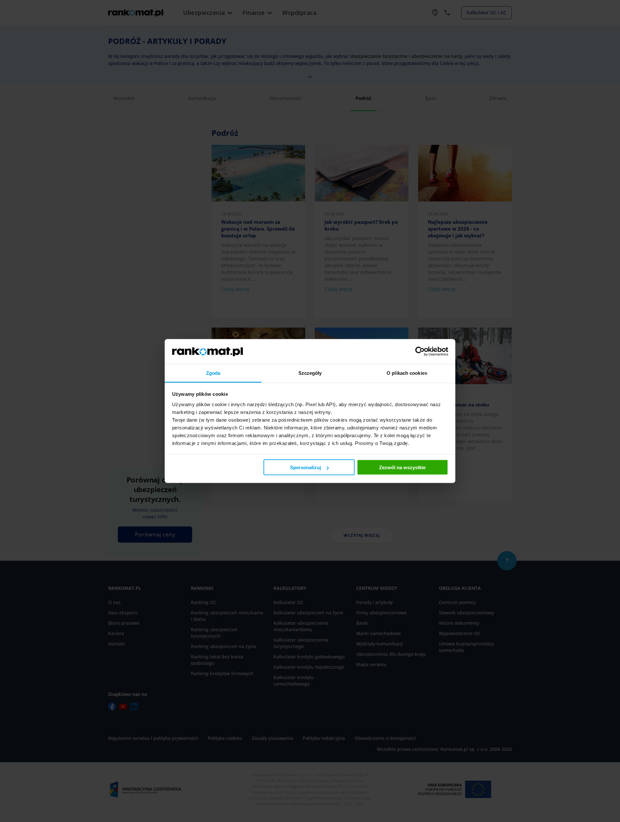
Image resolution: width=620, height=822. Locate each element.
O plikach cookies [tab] (407, 372)
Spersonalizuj (305, 467)
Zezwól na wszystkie (402, 467)
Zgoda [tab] (213, 372)
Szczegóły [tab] (310, 372)
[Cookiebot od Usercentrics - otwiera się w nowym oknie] (420, 351)
